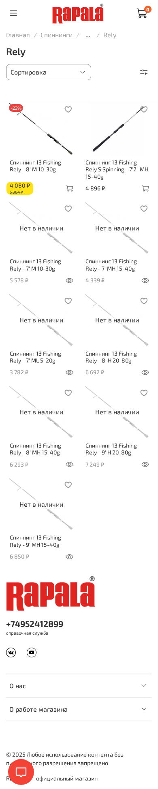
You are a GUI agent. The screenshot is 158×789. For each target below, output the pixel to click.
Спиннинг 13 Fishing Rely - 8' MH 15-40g (35, 449)
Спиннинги (57, 34)
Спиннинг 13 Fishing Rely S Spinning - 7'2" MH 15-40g (116, 169)
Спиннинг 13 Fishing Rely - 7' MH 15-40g (111, 265)
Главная (18, 34)
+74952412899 (34, 623)
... (87, 34)
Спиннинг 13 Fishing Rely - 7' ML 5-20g (35, 357)
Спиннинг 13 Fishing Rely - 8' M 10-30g (35, 166)
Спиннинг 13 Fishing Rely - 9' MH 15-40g (35, 541)
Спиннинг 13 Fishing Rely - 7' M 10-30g (35, 265)
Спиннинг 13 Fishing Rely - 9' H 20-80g (111, 449)
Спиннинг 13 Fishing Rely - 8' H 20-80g (111, 357)
